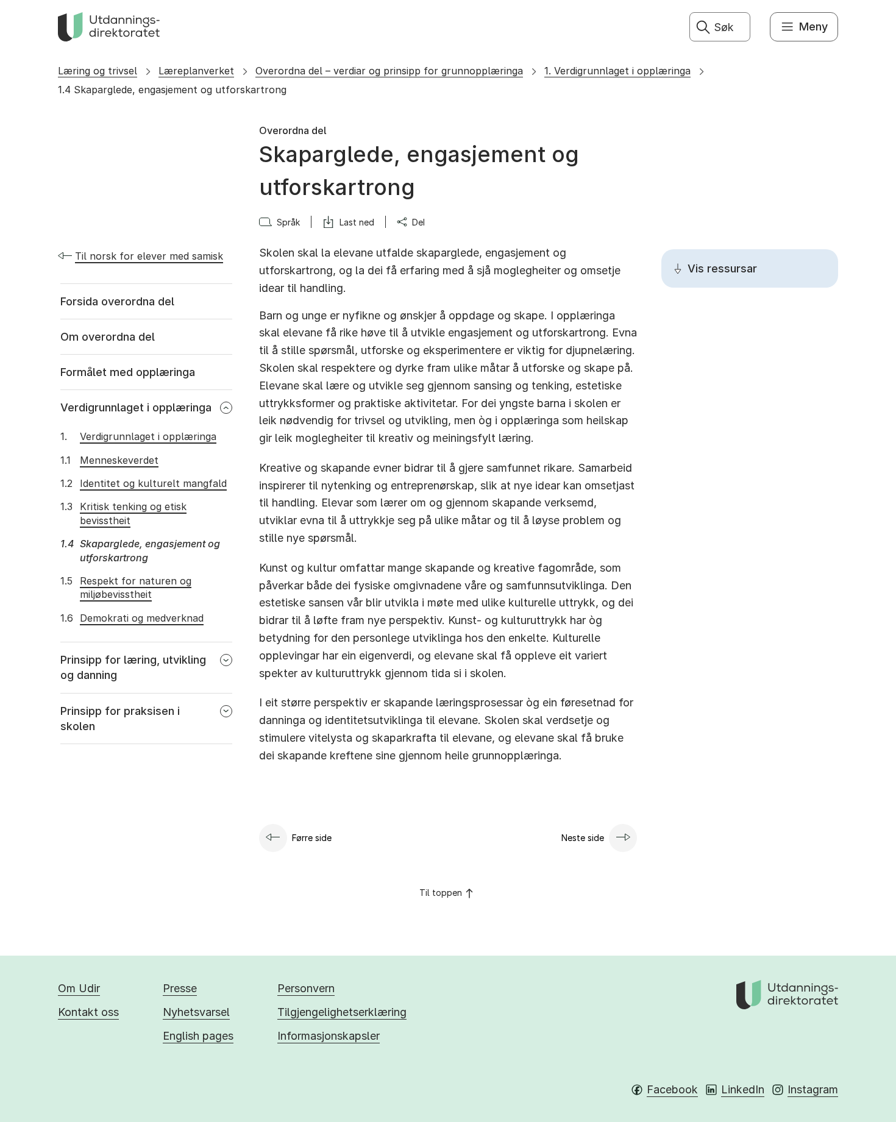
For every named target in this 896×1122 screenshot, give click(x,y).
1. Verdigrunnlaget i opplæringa (617, 71)
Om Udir (79, 988)
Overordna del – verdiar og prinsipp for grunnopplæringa (389, 71)
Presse (180, 988)
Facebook (672, 1089)
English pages (198, 1035)
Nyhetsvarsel (196, 1012)
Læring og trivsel (97, 71)
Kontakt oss (88, 1012)
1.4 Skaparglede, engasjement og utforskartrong (172, 89)
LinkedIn (742, 1089)
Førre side (312, 838)
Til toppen (440, 892)
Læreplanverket (196, 71)
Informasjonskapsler (328, 1035)
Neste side (582, 838)
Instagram (813, 1089)
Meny (813, 26)
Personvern (306, 988)
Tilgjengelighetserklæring (342, 1012)
